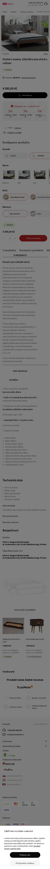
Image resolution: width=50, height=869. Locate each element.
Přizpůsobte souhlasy (25, 863)
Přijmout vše (25, 855)
